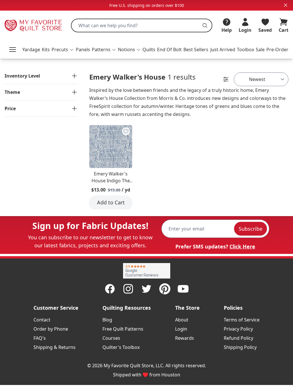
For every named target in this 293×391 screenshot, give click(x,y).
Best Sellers (195, 49)
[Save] (126, 131)
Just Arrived (222, 49)
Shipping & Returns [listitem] (54, 347)
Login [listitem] (181, 329)
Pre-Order (277, 49)
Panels (83, 49)
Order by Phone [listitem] (50, 329)
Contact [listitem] (41, 320)
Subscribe (250, 228)
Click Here (242, 246)
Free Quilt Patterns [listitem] (122, 329)
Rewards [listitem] (184, 338)
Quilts (148, 49)
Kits (46, 49)
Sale (260, 49)
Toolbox (245, 49)
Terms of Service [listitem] (242, 320)
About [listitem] (181, 320)
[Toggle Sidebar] (225, 79)
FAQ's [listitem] (39, 338)
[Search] (204, 25)
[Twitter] (146, 289)
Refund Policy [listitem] (238, 338)
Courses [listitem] (111, 338)
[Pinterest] (165, 289)
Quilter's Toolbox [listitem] (121, 347)
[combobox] (141, 25)
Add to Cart (111, 202)
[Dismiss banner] (285, 5)
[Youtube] (183, 289)
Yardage (31, 49)
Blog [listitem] (107, 320)
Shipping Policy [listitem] (240, 347)
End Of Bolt (169, 49)
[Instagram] (128, 289)
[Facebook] (110, 289)
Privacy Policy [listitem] (238, 329)
